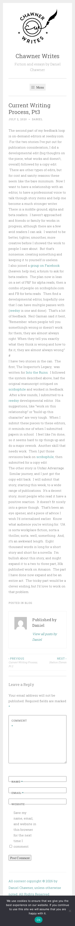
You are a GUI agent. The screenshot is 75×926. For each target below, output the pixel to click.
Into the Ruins (37, 372)
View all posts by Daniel (44, 637)
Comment (19, 723)
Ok (38, 919)
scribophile (17, 389)
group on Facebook (45, 265)
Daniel (37, 119)
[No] (70, 911)
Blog (28, 602)
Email (17, 793)
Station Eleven (57, 660)
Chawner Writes (37, 56)
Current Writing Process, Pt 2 (23, 662)
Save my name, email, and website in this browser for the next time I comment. (25, 829)
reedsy (15, 310)
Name (17, 781)
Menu (39, 87)
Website (18, 804)
